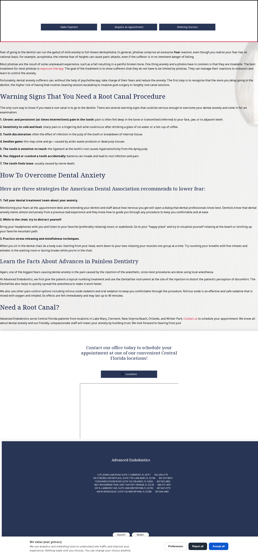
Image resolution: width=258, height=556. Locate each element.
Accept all (219, 546)
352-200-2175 (161, 474)
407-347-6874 (165, 478)
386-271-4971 (164, 484)
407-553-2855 (163, 481)
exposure (46, 68)
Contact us (190, 319)
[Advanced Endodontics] (130, 509)
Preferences (175, 546)
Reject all (197, 546)
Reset (140, 535)
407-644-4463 (162, 491)
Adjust (121, 535)
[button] (69, 27)
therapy (57, 68)
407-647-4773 (163, 488)
